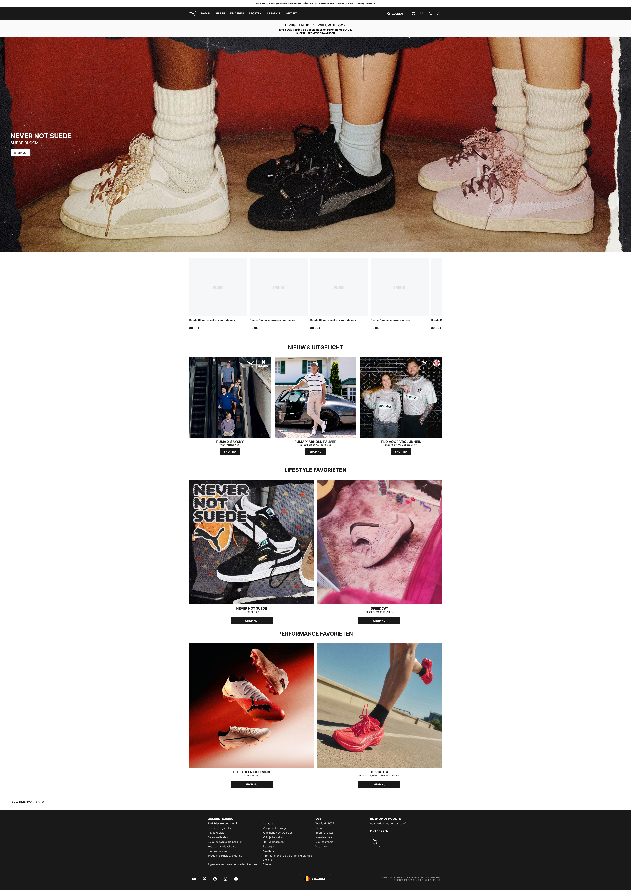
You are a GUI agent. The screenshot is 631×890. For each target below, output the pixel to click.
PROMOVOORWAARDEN (321, 33)
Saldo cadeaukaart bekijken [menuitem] (225, 841)
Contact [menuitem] (268, 823)
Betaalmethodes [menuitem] (218, 837)
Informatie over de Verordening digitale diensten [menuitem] (287, 857)
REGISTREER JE (366, 3)
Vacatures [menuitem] (322, 846)
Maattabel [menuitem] (269, 851)
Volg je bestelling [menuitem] (273, 837)
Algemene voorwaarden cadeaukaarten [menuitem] (232, 864)
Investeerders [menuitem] (324, 837)
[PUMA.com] (192, 14)
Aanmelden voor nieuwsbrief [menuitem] (388, 823)
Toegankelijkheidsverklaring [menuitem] (225, 855)
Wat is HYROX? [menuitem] (325, 823)
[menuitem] (206, 14)
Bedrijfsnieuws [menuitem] (324, 832)
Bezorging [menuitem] (269, 846)
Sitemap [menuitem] (268, 864)
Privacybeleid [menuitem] (216, 832)
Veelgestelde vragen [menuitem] (275, 828)
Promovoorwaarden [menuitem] (220, 851)
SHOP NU (301, 33)
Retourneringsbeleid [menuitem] (220, 828)
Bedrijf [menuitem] (320, 828)
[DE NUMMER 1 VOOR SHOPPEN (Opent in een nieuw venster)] (375, 842)
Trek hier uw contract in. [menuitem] (223, 823)
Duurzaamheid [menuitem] (324, 841)
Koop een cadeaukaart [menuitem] (222, 846)
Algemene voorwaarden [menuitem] (277, 832)
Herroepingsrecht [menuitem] (274, 841)
